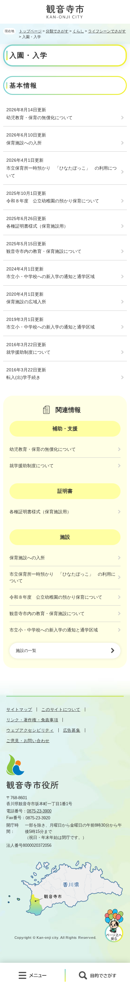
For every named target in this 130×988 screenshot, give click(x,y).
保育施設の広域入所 (26, 301)
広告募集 (71, 730)
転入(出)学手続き (23, 377)
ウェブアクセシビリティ (30, 730)
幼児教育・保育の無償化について (39, 117)
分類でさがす (57, 31)
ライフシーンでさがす (107, 31)
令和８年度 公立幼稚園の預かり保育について (52, 200)
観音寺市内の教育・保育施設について (43, 251)
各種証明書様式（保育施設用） (37, 226)
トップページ (30, 31)
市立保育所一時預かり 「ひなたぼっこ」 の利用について (61, 172)
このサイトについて (60, 709)
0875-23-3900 (39, 811)
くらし (78, 31)
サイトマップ (19, 709)
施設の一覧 (26, 650)
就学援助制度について (28, 352)
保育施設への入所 (24, 142)
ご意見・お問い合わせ (28, 740)
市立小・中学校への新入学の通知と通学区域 (50, 276)
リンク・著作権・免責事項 (32, 720)
